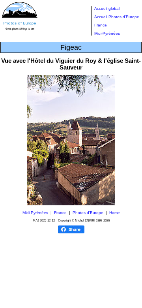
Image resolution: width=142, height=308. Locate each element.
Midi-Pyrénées (107, 33)
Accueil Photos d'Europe (116, 17)
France (100, 25)
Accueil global (107, 8)
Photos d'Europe (88, 212)
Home (114, 212)
